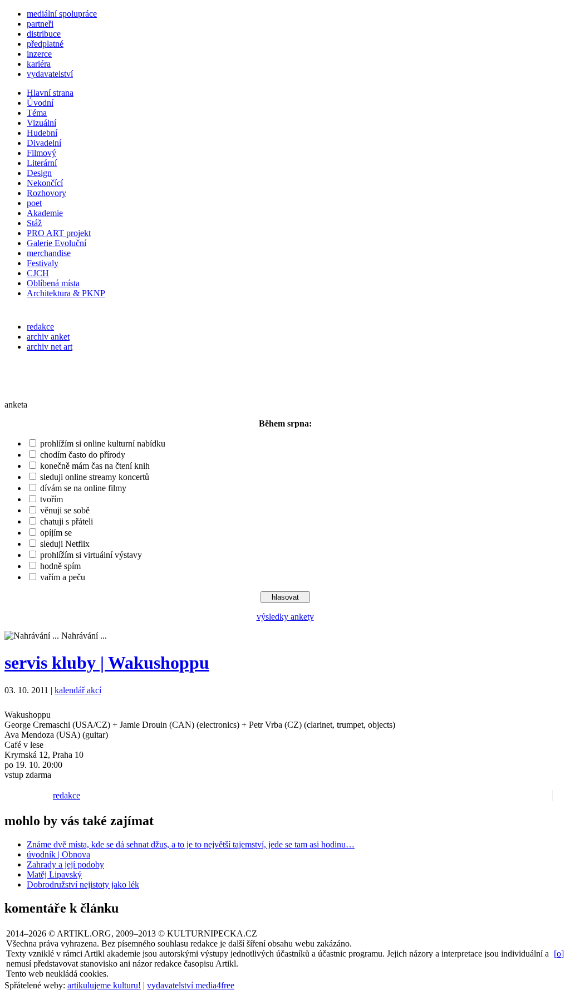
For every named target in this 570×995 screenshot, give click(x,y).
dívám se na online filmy (83, 488)
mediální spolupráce (62, 13)
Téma (37, 112)
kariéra (39, 63)
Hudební (42, 133)
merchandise (49, 253)
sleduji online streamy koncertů (94, 477)
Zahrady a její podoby (65, 864)
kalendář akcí (78, 690)
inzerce (39, 53)
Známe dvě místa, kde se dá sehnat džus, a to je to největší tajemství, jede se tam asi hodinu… (191, 844)
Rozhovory (46, 193)
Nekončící (45, 183)
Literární (42, 163)
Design (39, 173)
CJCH (38, 273)
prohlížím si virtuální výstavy (91, 555)
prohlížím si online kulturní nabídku (102, 443)
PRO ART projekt (59, 233)
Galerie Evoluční (56, 243)
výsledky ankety (285, 616)
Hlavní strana (50, 92)
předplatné (45, 43)
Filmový (41, 153)
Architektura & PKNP (66, 293)
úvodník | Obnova (58, 854)
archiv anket (48, 336)
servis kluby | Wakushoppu (106, 663)
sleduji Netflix (65, 543)
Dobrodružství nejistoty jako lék (83, 884)
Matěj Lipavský (54, 874)
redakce (40, 326)
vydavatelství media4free (190, 985)
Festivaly (42, 263)
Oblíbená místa (53, 283)
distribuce (44, 33)
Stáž (34, 223)
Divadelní (44, 143)
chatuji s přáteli (66, 521)
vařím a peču (62, 577)
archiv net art (49, 346)
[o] (559, 953)
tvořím (51, 499)
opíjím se (56, 532)
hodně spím (60, 566)
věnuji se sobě (65, 510)
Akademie (45, 213)
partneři (40, 23)
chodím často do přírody (82, 454)
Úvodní (40, 102)
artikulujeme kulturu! (104, 985)
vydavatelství (50, 74)
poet (34, 203)
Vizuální (41, 123)
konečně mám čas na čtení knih (95, 465)
